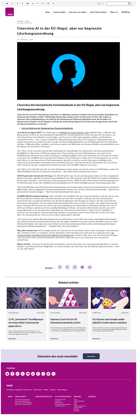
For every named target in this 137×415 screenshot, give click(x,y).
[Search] (129, 3)
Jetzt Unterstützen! (98, 12)
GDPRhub (125, 12)
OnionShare (78, 407)
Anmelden (91, 356)
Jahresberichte (79, 401)
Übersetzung (37, 390)
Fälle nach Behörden (22, 401)
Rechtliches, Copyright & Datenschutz (19, 390)
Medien (45, 390)
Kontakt (52, 390)
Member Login (60, 406)
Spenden (58, 401)
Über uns (114, 12)
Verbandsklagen (62, 390)
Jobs (75, 404)
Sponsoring (59, 403)
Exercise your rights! (78, 12)
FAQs (75, 403)
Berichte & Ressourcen (23, 404)
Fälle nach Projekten (22, 399)
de (99, 3)
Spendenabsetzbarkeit (63, 404)
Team (75, 399)
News (47, 12)
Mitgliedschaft (60, 399)
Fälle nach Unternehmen (24, 403)
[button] (60, 267)
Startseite (20, 21)
